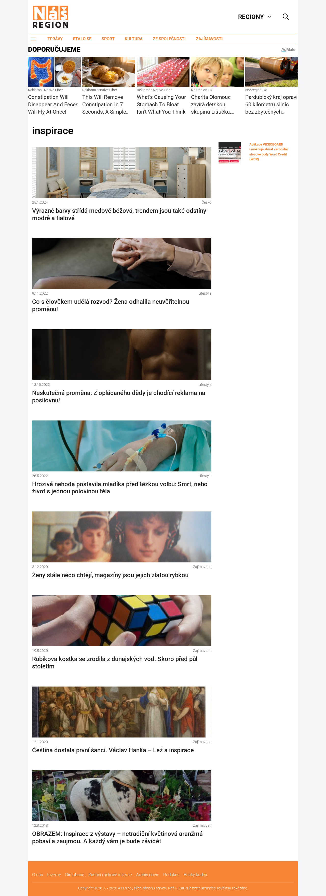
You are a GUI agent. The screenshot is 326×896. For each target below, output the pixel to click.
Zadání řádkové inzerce (110, 874)
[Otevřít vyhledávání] (286, 16)
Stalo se (82, 38)
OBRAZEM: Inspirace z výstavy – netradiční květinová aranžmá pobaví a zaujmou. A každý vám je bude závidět (117, 837)
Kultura (134, 38)
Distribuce (74, 874)
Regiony (251, 16)
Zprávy (55, 38)
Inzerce (54, 874)
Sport (108, 38)
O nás (37, 874)
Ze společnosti (169, 38)
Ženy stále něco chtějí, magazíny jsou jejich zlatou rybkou (110, 575)
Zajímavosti (209, 38)
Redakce (171, 874)
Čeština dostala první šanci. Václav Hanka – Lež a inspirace (113, 750)
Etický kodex (195, 874)
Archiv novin (147, 874)
